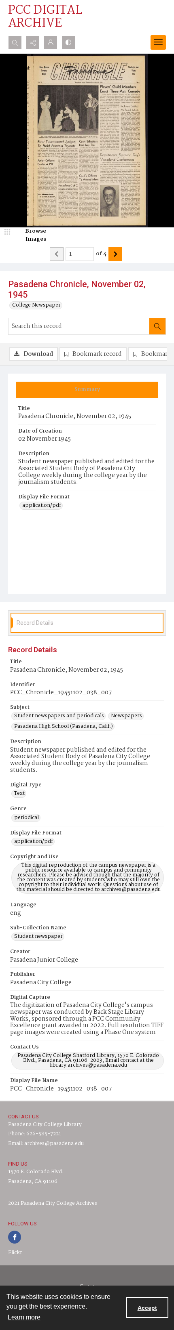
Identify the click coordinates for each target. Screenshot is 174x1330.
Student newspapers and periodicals (59, 716)
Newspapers (126, 716)
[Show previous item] (57, 254)
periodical (26, 818)
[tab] (87, 389)
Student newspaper (38, 937)
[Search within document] (157, 326)
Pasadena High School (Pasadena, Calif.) (63, 727)
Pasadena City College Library (45, 1124)
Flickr (15, 1252)
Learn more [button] (24, 1317)
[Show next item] (115, 254)
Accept (147, 1308)
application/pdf (41, 506)
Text (19, 794)
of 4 (101, 254)
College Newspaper (36, 305)
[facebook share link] (14, 1237)
